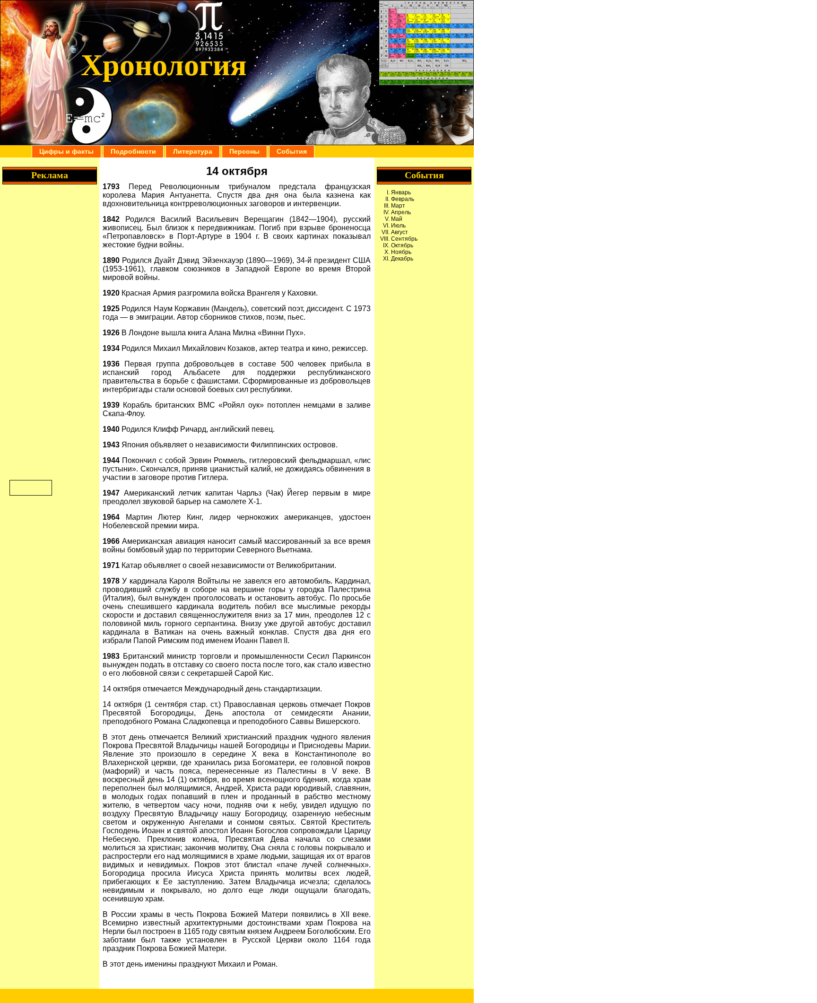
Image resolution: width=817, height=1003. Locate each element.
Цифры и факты (66, 151)
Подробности (133, 151)
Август (399, 232)
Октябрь (402, 245)
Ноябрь (401, 252)
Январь (401, 192)
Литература (192, 151)
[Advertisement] (424, 309)
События (292, 151)
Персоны (244, 151)
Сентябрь (404, 238)
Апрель (401, 212)
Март (398, 205)
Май (396, 219)
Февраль (402, 199)
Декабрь (402, 258)
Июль (398, 225)
